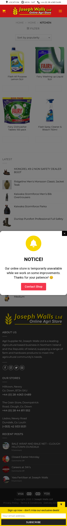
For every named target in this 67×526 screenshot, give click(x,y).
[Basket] (3, 11)
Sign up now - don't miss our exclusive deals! (33, 510)
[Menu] (60, 11)
